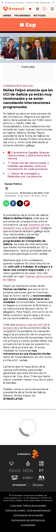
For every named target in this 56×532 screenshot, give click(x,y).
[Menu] (52, 9)
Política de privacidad (34, 505)
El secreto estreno (14, 3)
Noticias (40, 15)
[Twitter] (7, 188)
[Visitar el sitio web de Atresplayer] (21, 485)
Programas (22, 15)
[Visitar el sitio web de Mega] (28, 470)
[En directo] (30, 9)
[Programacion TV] (37, 9)
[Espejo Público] (28, 29)
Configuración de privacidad (28, 515)
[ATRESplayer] (45, 9)
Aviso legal (16, 505)
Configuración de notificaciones (28, 520)
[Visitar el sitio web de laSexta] (28, 463)
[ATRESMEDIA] (28, 454)
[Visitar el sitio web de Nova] (14, 470)
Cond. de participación (39, 510)
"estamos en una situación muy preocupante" (26, 226)
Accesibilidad (28, 525)
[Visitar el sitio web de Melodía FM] (41, 478)
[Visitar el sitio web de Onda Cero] (14, 478)
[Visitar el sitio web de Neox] (41, 463)
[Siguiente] (53, 2)
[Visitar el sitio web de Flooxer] (38, 485)
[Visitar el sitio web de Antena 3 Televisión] (14, 463)
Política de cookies (15, 510)
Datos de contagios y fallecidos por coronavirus (24, 175)
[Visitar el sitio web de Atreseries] (41, 470)
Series (7, 15)
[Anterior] (2, 2)
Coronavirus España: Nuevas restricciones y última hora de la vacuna (28, 155)
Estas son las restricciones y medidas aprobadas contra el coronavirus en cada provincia (28, 166)
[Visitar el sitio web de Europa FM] (28, 478)
